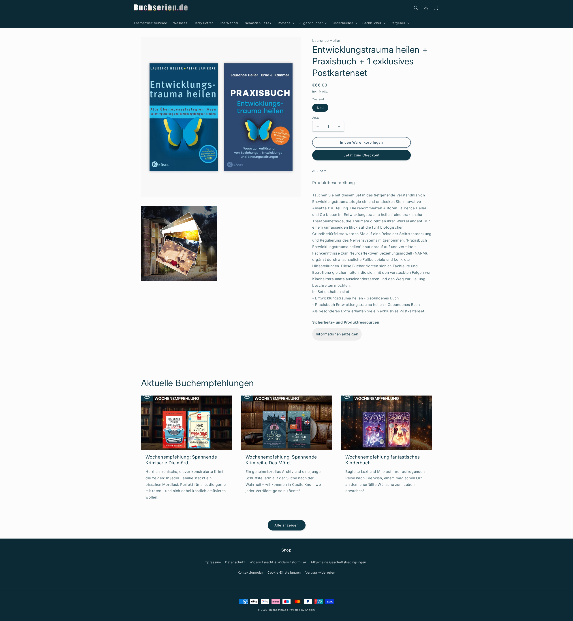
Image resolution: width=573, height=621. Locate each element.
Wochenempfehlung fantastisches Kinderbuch (382, 459)
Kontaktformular (250, 572)
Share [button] (322, 171)
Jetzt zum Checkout (362, 155)
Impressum (212, 562)
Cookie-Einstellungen (284, 572)
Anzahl (317, 117)
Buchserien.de (278, 609)
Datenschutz (235, 562)
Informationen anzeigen (337, 334)
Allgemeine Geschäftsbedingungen (338, 562)
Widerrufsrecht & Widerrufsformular (278, 562)
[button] (286, 23)
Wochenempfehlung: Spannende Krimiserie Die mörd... (181, 459)
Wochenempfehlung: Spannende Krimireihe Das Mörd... (281, 459)
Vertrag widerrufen (320, 572)
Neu (320, 107)
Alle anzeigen (286, 525)
